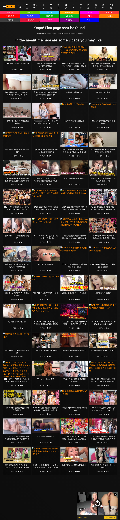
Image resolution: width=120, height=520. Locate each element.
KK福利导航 (69, 12)
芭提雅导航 (10, 16)
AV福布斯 (69, 20)
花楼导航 (10, 20)
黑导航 (49, 12)
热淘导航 (29, 16)
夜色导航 (109, 12)
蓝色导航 (10, 12)
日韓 (66, 6)
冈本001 (50, 20)
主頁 (27, 6)
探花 (58, 6)
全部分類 (112, 6)
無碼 (73, 6)
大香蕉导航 (69, 16)
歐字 (96, 6)
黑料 (103, 6)
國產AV (35, 6)
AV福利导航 (29, 20)
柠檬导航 (29, 12)
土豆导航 (89, 12)
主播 (51, 6)
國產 (88, 6)
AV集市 (89, 16)
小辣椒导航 (109, 16)
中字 (81, 6)
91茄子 (89, 20)
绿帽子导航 (50, 16)
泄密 (44, 6)
